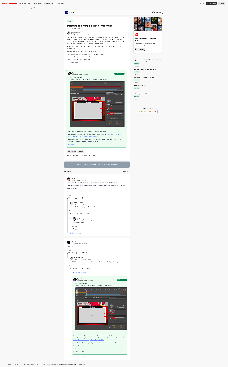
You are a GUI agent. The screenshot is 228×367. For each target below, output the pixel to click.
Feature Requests (48, 3)
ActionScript (80, 151)
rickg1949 (73, 178)
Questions (23, 8)
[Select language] (203, 3)
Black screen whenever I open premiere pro (145, 69)
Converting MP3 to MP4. (140, 85)
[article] (96, 188)
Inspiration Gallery (59, 3)
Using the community (29, 364)
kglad (73, 72)
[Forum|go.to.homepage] (9, 3)
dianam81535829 (75, 32)
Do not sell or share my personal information (67, 364)
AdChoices (82, 364)
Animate (18, 8)
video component (72, 151)
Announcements (38, 3)
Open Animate (157, 12)
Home (3, 8)
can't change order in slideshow (142, 93)
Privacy (44, 364)
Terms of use (38, 364)
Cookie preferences (51, 364)
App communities (10, 8)
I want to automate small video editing (144, 77)
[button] (211, 3)
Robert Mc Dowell (78, 202)
